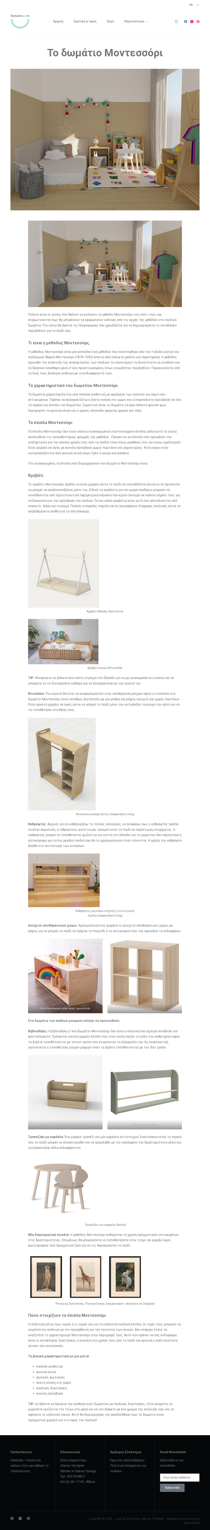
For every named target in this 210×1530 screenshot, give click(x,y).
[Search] (176, 21)
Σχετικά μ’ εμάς (85, 21)
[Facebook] (185, 21)
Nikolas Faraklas (152, 1519)
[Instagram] (191, 21)
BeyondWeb (192, 1523)
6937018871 (76, 1476)
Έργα (110, 21)
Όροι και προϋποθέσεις (127, 1460)
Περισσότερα (134, 21)
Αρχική (58, 21)
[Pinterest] (198, 21)
